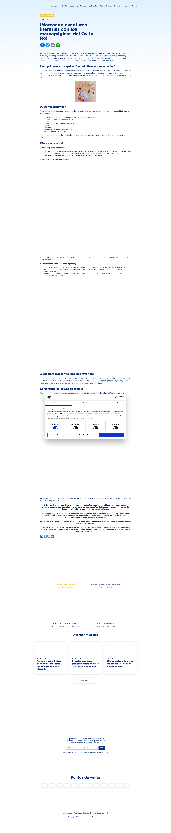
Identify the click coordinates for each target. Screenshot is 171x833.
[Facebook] (42, 45)
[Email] (52, 45)
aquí (78, 123)
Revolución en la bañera (89, 6)
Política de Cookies (81, 813)
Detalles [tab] (85, 403)
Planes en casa (47, 15)
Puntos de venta (106, 6)
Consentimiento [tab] (59, 403)
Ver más (84, 680)
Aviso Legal (67, 813)
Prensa (134, 6)
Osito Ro (63, 6)
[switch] (75, 427)
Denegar (60, 435)
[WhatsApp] (58, 45)
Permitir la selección (85, 435)
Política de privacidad (99, 813)
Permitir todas (111, 435)
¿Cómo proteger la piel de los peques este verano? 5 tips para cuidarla (120, 664)
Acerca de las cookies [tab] (112, 403)
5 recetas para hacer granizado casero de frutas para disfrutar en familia (85, 664)
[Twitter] (47, 45)
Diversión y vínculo (121, 6)
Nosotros (53, 6)
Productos (72, 6)
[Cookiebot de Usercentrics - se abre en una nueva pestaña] (116, 397)
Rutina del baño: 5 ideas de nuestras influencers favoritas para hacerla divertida (49, 665)
